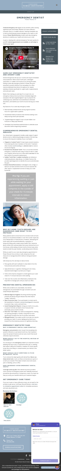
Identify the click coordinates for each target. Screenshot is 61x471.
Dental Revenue (21, 459)
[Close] (60, 465)
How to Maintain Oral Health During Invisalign (51, 50)
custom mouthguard (26, 302)
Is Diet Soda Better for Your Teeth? (51, 43)
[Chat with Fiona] (57, 467)
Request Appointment (49, 31)
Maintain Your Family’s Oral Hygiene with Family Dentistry (50, 59)
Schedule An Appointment (13, 447)
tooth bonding (17, 146)
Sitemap (27, 459)
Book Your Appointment (49, 467)
